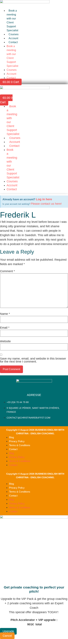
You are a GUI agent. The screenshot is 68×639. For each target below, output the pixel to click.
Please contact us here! (46, 203)
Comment (7, 271)
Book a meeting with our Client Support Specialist (12, 20)
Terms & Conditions (19, 445)
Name (5, 313)
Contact (13, 42)
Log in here (44, 199)
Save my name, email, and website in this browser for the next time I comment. (33, 360)
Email (4, 327)
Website (5, 341)
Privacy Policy (17, 441)
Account (13, 38)
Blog (11, 437)
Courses (13, 34)
